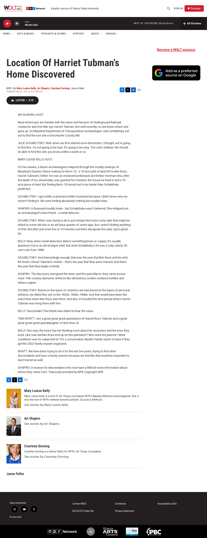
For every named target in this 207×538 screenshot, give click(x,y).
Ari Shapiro (43, 88)
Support (78, 33)
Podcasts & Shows (53, 33)
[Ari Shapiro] (13, 426)
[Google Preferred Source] (176, 72)
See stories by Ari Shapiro (41, 424)
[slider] (22, 23)
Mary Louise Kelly (26, 88)
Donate (196, 8)
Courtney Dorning (60, 88)
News (6, 33)
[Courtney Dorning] (13, 454)
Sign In (178, 8)
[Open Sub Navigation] (12, 33)
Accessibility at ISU (167, 504)
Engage (111, 33)
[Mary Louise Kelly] (13, 398)
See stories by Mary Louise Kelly (46, 405)
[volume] (17, 23)
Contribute (120, 504)
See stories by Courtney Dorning (46, 457)
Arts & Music (25, 33)
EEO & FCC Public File (83, 511)
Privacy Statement (124, 511)
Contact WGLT (79, 504)
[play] (7, 23)
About (95, 33)
